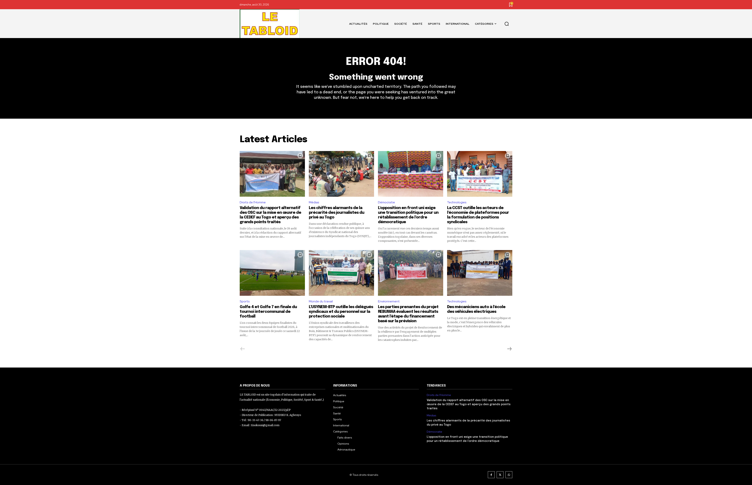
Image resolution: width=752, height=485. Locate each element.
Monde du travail (321, 301)
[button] (506, 23)
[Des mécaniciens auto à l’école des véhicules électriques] (479, 273)
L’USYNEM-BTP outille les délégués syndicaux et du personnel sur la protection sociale (341, 311)
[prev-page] (243, 349)
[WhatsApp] (508, 474)
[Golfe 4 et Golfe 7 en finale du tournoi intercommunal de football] (272, 273)
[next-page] (509, 349)
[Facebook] (491, 474)
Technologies (456, 202)
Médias (314, 202)
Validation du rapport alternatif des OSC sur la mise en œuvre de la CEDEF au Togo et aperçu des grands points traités (469, 404)
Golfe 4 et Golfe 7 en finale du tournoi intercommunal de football (268, 311)
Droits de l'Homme (253, 202)
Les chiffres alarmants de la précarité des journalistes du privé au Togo (336, 212)
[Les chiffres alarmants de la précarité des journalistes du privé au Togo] (341, 174)
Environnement (389, 301)
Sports (245, 301)
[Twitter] (500, 474)
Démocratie (386, 202)
